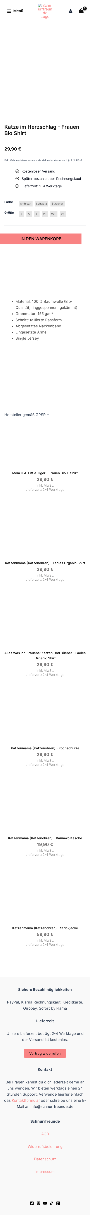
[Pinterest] (58, 1203)
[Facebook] (32, 1203)
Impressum (45, 1171)
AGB (45, 1134)
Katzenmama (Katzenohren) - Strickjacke (45, 928)
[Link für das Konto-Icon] (71, 11)
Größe (9, 212)
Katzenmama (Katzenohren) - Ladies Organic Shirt (45, 563)
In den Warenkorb (41, 238)
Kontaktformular (26, 1100)
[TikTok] (52, 1203)
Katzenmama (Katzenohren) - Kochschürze (45, 748)
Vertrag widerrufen (45, 1053)
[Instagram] (38, 1203)
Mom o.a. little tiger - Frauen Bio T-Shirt (45, 473)
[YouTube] (45, 1203)
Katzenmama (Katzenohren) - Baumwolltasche (45, 838)
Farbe (8, 202)
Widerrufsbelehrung (45, 1146)
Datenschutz (45, 1159)
